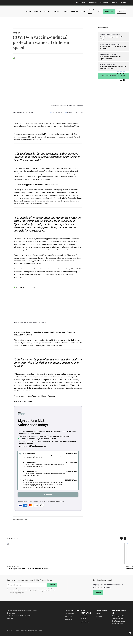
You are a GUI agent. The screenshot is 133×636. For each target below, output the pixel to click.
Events (65, 11)
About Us (114, 3)
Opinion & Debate (91, 11)
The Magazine (80, 3)
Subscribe (109, 11)
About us (84, 616)
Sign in (121, 11)
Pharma (28, 11)
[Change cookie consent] (130, 633)
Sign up (52, 585)
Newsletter (68, 619)
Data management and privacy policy (29, 631)
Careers (74, 11)
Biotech (47, 11)
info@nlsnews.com (118, 621)
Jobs (83, 11)
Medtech (37, 11)
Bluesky (99, 616)
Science (56, 11)
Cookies (9, 631)
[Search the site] (99, 11)
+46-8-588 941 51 (118, 624)
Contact (123, 3)
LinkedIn (99, 613)
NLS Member (104, 3)
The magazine (69, 613)
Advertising (93, 3)
